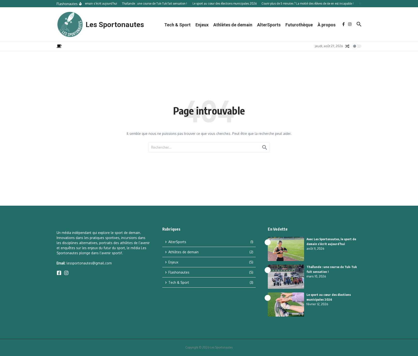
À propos (327, 24)
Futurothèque (299, 24)
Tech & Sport (177, 24)
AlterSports (269, 24)
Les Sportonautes (115, 24)
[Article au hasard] (347, 46)
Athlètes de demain (232, 24)
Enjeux (202, 24)
